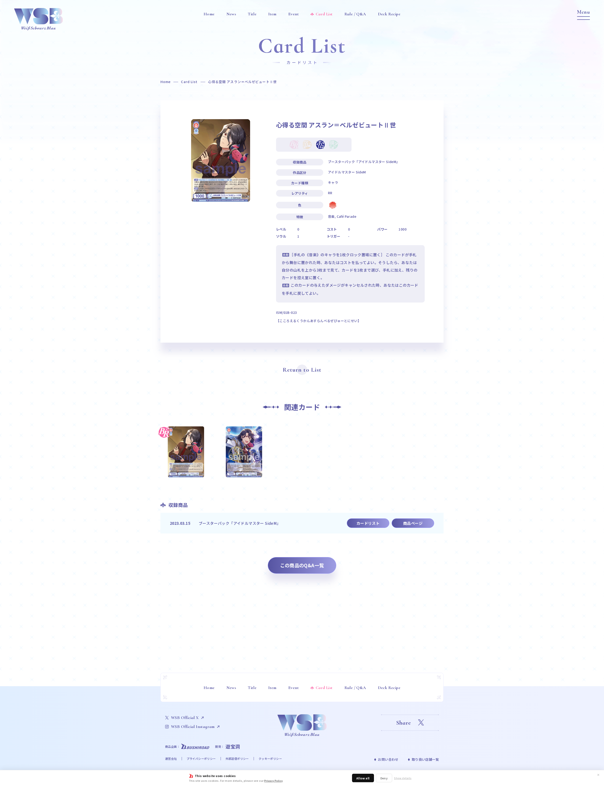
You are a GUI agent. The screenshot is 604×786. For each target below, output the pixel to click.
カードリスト (368, 523)
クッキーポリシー (270, 759)
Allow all (363, 778)
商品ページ (413, 523)
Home (165, 81)
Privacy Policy (273, 780)
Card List (189, 81)
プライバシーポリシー (201, 759)
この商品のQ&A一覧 (302, 565)
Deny (384, 778)
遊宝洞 (233, 746)
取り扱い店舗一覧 (425, 759)
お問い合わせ (388, 759)
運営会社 (171, 759)
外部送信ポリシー (237, 759)
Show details (402, 778)
